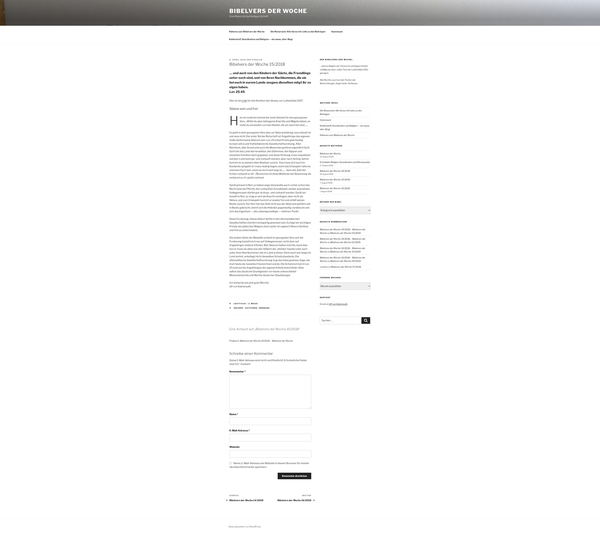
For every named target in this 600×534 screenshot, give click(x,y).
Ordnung (264, 308)
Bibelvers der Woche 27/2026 (346, 266)
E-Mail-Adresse (239, 430)
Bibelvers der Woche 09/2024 (345, 261)
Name (233, 414)
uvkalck (257, 60)
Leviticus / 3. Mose (246, 304)
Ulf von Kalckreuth (338, 304)
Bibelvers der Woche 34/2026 (335, 171)
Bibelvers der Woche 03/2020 (345, 233)
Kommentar (237, 371)
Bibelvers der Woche (268, 11)
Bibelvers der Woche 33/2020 (345, 251)
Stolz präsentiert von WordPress (244, 526)
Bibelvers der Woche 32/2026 (335, 188)
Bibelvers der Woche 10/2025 (345, 242)
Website (234, 446)
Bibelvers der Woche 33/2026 (335, 179)
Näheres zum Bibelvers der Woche (247, 31)
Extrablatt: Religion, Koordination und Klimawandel (345, 162)
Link (244, 100)
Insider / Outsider (245, 308)
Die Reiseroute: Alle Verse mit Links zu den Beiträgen (297, 31)
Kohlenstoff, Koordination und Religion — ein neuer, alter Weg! (261, 39)
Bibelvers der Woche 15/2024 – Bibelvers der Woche (266, 340)
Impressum (337, 31)
